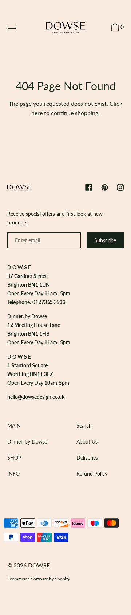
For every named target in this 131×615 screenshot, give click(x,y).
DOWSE (39, 565)
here (37, 112)
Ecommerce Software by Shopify (38, 579)
